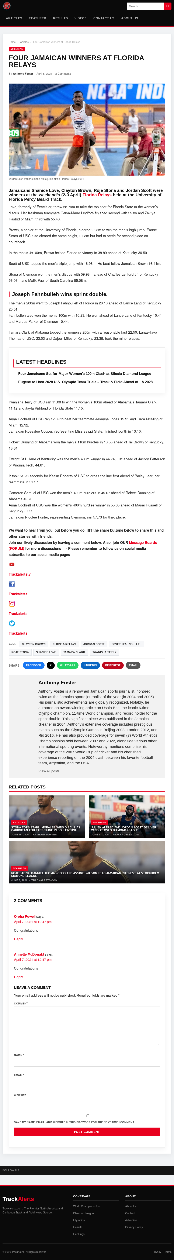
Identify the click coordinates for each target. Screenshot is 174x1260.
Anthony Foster (23, 74)
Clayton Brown (34, 644)
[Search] (167, 6)
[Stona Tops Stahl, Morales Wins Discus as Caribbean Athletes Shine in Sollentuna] (47, 816)
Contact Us (103, 18)
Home (12, 42)
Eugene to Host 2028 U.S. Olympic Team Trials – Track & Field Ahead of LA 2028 (85, 382)
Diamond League (83, 1213)
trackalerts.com (126, 834)
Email (133, 665)
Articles (14, 18)
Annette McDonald (29, 954)
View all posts (48, 771)
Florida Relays (97, 195)
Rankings (79, 1234)
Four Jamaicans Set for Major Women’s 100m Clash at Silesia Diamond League (84, 374)
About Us (129, 18)
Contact (130, 1213)
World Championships (86, 1206)
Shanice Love (46, 652)
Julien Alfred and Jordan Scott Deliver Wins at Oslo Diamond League (123, 829)
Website (20, 1095)
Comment (22, 1003)
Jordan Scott (94, 644)
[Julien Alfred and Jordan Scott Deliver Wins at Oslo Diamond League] (127, 816)
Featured (37, 18)
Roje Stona (20, 652)
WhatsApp (67, 665)
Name (19, 1055)
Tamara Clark (74, 652)
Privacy (157, 1251)
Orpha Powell (24, 916)
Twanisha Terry (105, 652)
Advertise (131, 1220)
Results (60, 18)
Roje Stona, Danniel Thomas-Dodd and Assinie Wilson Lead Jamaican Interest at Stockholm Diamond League (85, 875)
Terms (167, 1251)
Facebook (33, 665)
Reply (18, 939)
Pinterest (113, 665)
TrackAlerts (18, 1251)
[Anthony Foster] (24, 689)
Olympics (79, 1220)
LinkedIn (90, 665)
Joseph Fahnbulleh (127, 644)
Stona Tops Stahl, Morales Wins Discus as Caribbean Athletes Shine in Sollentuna (45, 829)
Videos (80, 18)
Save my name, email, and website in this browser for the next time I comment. (74, 1122)
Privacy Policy (134, 1227)
